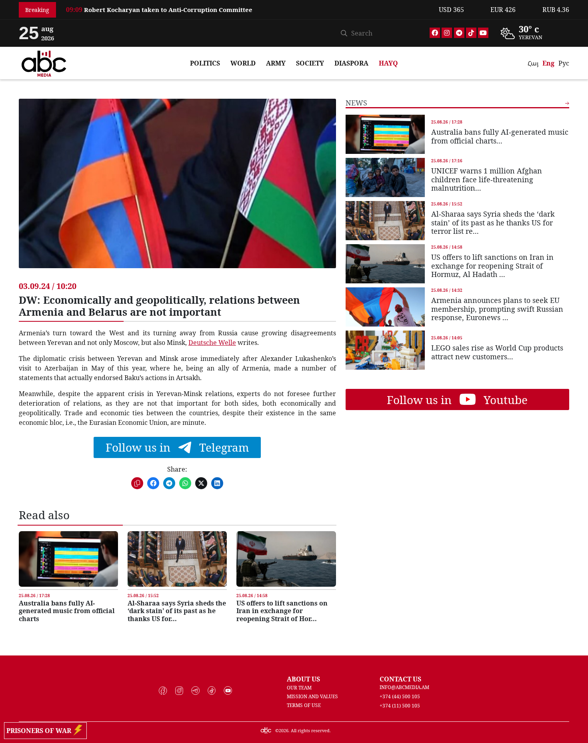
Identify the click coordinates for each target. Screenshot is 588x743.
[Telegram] (459, 33)
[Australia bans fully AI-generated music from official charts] (68, 559)
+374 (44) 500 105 (400, 696)
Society (310, 63)
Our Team (299, 687)
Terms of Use (304, 705)
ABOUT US (303, 679)
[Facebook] (435, 33)
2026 (283, 730)
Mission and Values (312, 696)
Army (276, 63)
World (243, 63)
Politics (205, 63)
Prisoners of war (40, 730)
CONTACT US (400, 679)
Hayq (388, 63)
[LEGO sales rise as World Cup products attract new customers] (385, 350)
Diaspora (351, 63)
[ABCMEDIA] (44, 62)
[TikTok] (471, 33)
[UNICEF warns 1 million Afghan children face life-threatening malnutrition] (385, 177)
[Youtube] (483, 33)
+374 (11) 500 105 (400, 705)
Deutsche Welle (212, 342)
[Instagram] (447, 33)
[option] (248, 14)
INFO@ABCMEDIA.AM (404, 687)
